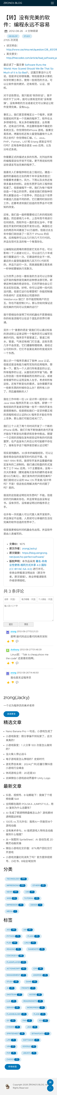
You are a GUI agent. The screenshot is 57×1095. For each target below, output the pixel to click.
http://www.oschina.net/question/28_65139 (31, 49)
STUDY (12, 982)
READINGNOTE (32, 1001)
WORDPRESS (35, 1008)
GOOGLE (28, 1046)
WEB (11, 898)
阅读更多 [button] (11, 714)
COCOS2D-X (14, 956)
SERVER (12, 1008)
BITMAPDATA (40, 1034)
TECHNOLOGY (16, 879)
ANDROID (39, 975)
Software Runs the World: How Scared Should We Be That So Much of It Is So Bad (28, 69)
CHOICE (12, 1059)
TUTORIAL (31, 898)
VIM (10, 1046)
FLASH (33, 936)
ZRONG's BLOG (13, 3)
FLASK (39, 1014)
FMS (26, 1021)
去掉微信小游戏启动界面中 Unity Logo (28, 778)
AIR (27, 930)
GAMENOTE (35, 949)
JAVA (31, 1027)
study (27, 36)
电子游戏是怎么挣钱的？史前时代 (25, 759)
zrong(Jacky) (29, 548)
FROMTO (28, 988)
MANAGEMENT (15, 975)
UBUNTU (29, 1053)
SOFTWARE (30, 1040)
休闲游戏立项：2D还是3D (21, 773)
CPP (37, 969)
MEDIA (11, 911)
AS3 (11, 930)
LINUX (29, 943)
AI (10, 988)
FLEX (11, 943)
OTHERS (38, 885)
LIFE (10, 1040)
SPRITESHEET (15, 1034)
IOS (42, 1021)
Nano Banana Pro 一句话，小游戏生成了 (29, 731)
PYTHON (13, 936)
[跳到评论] (50, 1082)
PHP (10, 1053)
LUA (11, 1001)
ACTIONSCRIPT (16, 969)
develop (13, 36)
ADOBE (34, 995)
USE (29, 892)
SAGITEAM (13, 995)
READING (13, 949)
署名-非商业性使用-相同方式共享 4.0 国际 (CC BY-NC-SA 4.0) (28, 565)
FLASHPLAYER (15, 962)
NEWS (12, 892)
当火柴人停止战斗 (16, 754)
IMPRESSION (14, 905)
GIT (10, 1021)
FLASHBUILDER (16, 1014)
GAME (31, 982)
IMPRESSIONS (15, 885)
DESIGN (36, 905)
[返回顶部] (50, 1088)
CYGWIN (12, 1027)
